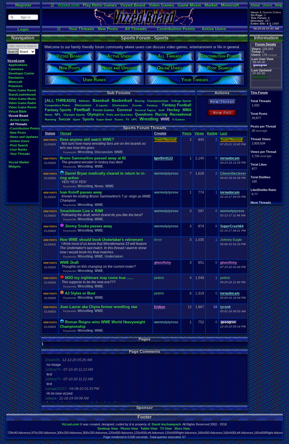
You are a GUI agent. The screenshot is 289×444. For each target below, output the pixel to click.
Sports (88, 119)
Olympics (95, 114)
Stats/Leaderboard (22, 94)
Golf (161, 110)
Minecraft (230, 5)
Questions (144, 114)
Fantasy (152, 105)
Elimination (120, 105)
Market (211, 5)
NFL (58, 114)
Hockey (173, 110)
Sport (76, 119)
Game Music (189, 5)
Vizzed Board (132, 5)
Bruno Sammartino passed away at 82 (93, 158)
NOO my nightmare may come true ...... (99, 278)
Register (23, 5)
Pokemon (15, 86)
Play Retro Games (100, 5)
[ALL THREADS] (60, 100)
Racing (161, 114)
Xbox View (182, 428)
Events (137, 105)
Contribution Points (176, 29)
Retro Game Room (22, 90)
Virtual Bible (17, 111)
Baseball (101, 100)
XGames (178, 119)
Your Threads (81, 29)
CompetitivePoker (57, 105)
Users (267, 5)
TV (127, 119)
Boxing (139, 100)
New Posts (108, 29)
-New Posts (17, 132)
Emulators (16, 77)
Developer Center (21, 73)
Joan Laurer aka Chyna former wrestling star (98, 307)
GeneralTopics (145, 110)
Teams (118, 119)
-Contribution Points (24, 128)
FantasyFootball (176, 105)
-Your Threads (19, 153)
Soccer (64, 119)
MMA (187, 110)
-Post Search (18, 145)
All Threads (136, 29)
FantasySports (58, 110)
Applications (17, 65)
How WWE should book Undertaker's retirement (101, 240)
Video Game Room (22, 107)
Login (23, 29)
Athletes (84, 100)
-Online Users (19, 141)
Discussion (83, 105)
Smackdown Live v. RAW (81, 211)
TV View (166, 428)
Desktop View (108, 428)
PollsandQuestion (119, 114)
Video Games (161, 5)
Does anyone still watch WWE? (87, 139)
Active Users (214, 29)
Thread (65, 133)
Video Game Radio (22, 103)
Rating (212, 133)
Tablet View (149, 428)
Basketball (122, 100)
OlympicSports (74, 114)
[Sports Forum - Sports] (145, 24)
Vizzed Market (18, 162)
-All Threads (18, 124)
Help (278, 5)
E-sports (102, 105)
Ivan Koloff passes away (81, 192)
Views (199, 133)
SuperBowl (104, 119)
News (48, 114)
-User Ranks (18, 149)
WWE (118, 152)
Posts (187, 133)
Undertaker (114, 256)
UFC (134, 119)
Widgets (14, 166)
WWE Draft (69, 262)
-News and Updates (23, 137)
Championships (157, 100)
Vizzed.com (68, 5)
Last (223, 133)
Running (50, 119)
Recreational (180, 114)
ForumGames (103, 110)
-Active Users (19, 120)
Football (82, 109)
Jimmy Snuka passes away (88, 226)
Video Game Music (22, 98)
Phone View (129, 428)
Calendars (15, 69)
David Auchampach (166, 424)
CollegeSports (181, 100)
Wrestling (148, 119)
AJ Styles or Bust (80, 293)
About (255, 5)
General (124, 109)
